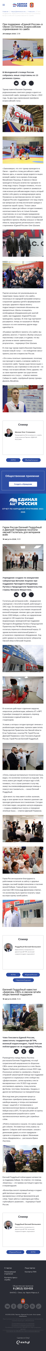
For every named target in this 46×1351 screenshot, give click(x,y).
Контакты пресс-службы (11, 1279)
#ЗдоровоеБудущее (23, 980)
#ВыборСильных (31, 460)
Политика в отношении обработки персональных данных (23, 1328)
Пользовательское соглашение (23, 1323)
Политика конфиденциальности (23, 1325)
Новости (31, 11)
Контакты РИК (30, 1272)
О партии (8, 1268)
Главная (5, 11)
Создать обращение (23, 484)
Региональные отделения (10, 1273)
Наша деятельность (18, 11)
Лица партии (30, 1268)
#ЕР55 (13, 460)
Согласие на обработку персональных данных (23, 1331)
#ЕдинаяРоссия (31, 975)
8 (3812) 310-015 (23, 1288)
